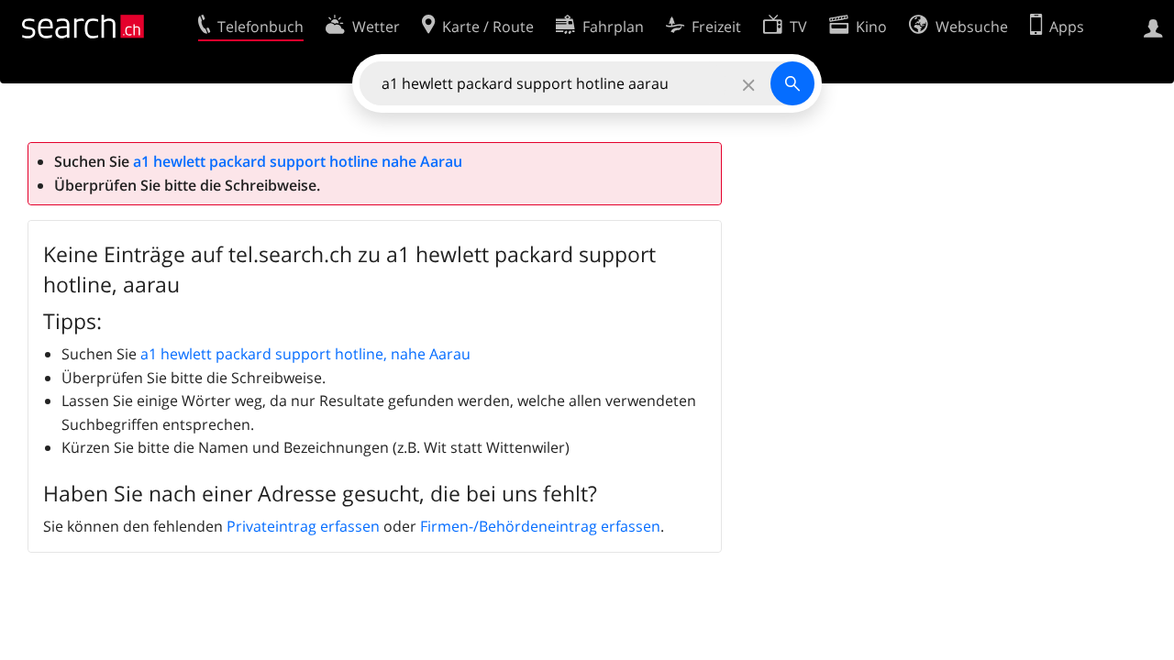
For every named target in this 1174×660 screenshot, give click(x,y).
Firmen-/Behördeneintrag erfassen (540, 526)
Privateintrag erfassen (303, 526)
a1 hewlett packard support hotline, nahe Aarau (305, 354)
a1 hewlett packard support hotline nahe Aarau (297, 161)
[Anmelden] (1153, 26)
